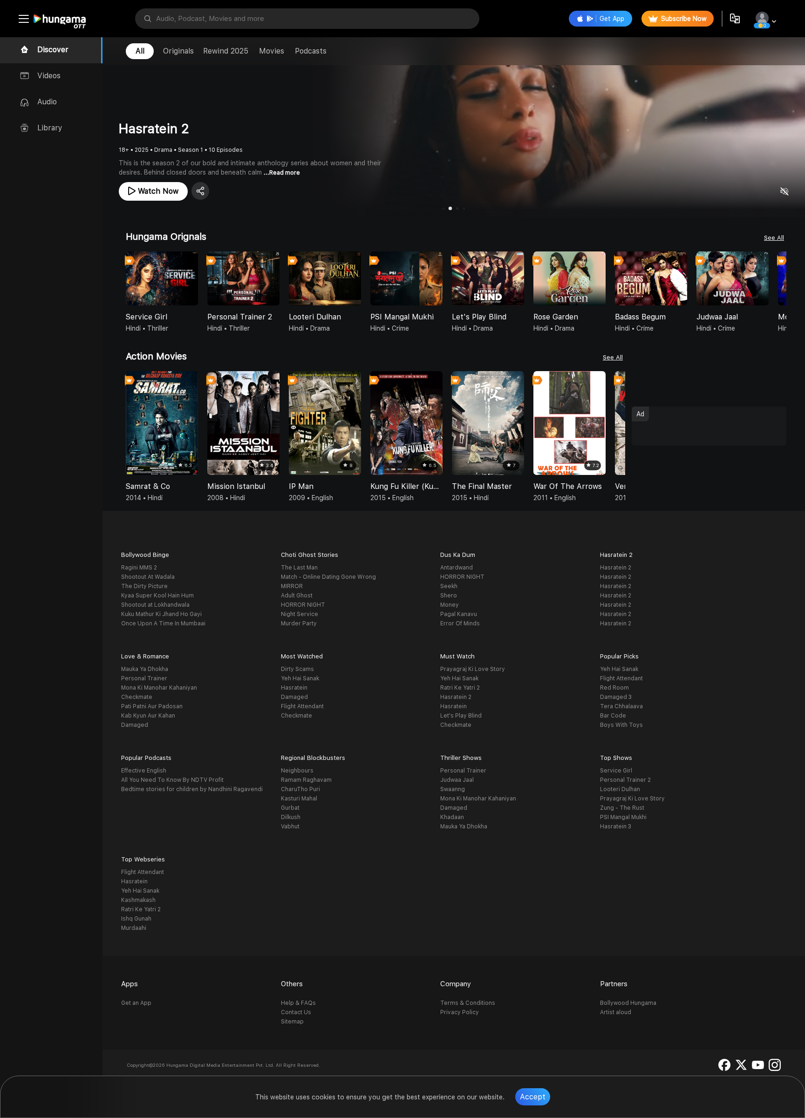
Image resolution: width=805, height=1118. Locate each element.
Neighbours (297, 770)
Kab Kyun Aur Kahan (148, 715)
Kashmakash (138, 900)
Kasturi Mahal (299, 798)
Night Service (299, 614)
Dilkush (290, 817)
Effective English (143, 770)
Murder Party (299, 623)
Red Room (614, 687)
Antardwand (456, 567)
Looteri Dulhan (620, 789)
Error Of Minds (460, 623)
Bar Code (613, 715)
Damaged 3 (616, 697)
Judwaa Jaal (457, 780)
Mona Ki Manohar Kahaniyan (159, 687)
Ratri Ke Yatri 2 (460, 687)
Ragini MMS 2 (139, 567)
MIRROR (292, 586)
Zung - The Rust (622, 808)
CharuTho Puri (300, 789)
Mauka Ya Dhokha (144, 669)
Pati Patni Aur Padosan (152, 706)
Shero (448, 595)
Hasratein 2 (615, 567)
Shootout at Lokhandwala (155, 605)
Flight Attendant (302, 706)
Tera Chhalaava (621, 706)
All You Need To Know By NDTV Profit (172, 780)
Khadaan (452, 817)
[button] (778, 279)
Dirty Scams (297, 669)
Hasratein (294, 687)
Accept (533, 1096)
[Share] (200, 191)
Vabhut (290, 826)
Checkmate (136, 697)
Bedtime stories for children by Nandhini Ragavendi (192, 789)
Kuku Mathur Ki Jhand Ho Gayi (161, 614)
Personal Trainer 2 (625, 780)
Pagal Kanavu (458, 614)
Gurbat (290, 808)
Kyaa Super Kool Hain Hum (157, 595)
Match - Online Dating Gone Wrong (328, 577)
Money (449, 605)
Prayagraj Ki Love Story (472, 669)
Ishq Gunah (136, 918)
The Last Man (299, 567)
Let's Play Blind (461, 715)
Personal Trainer (144, 678)
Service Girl (616, 770)
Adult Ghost (297, 595)
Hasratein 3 (615, 826)
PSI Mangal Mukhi (623, 817)
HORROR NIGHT (303, 605)
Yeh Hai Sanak (300, 678)
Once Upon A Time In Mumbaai (163, 623)
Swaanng (452, 789)
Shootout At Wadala (148, 577)
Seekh (448, 586)
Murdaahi (133, 928)
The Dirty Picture (144, 586)
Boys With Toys (621, 725)
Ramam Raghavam (306, 780)
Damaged (134, 725)
